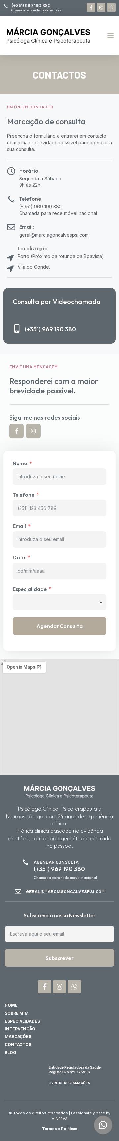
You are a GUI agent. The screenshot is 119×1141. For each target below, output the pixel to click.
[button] (110, 35)
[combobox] (59, 602)
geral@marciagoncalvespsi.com (65, 891)
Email (19, 526)
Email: (26, 226)
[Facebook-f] (91, 7)
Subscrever (60, 958)
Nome (20, 463)
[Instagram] (101, 7)
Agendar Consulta (59, 626)
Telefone (30, 198)
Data (19, 557)
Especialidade (30, 589)
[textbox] (59, 602)
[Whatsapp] (111, 7)
